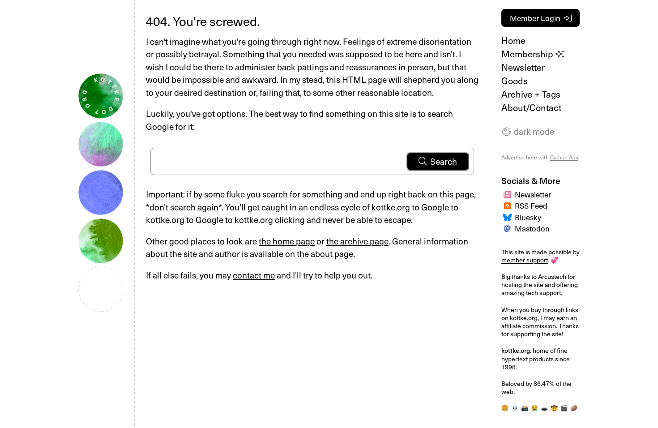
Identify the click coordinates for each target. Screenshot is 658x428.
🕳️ (544, 407)
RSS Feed (531, 205)
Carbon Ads (564, 157)
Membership (528, 53)
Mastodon (532, 228)
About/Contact (531, 107)
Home (513, 40)
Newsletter (523, 67)
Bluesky (528, 217)
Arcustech (552, 276)
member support (524, 260)
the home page (287, 241)
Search (443, 161)
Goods (514, 80)
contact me (254, 275)
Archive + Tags (530, 94)
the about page (325, 253)
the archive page (357, 241)
